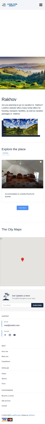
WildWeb (32, 415)
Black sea (5, 356)
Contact (4, 406)
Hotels (4, 373)
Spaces (4, 378)
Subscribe (37, 305)
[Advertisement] (22, 33)
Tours (3, 383)
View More (22, 208)
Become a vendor (8, 396)
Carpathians (6, 361)
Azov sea (5, 351)
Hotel (6, 153)
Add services (6, 401)
